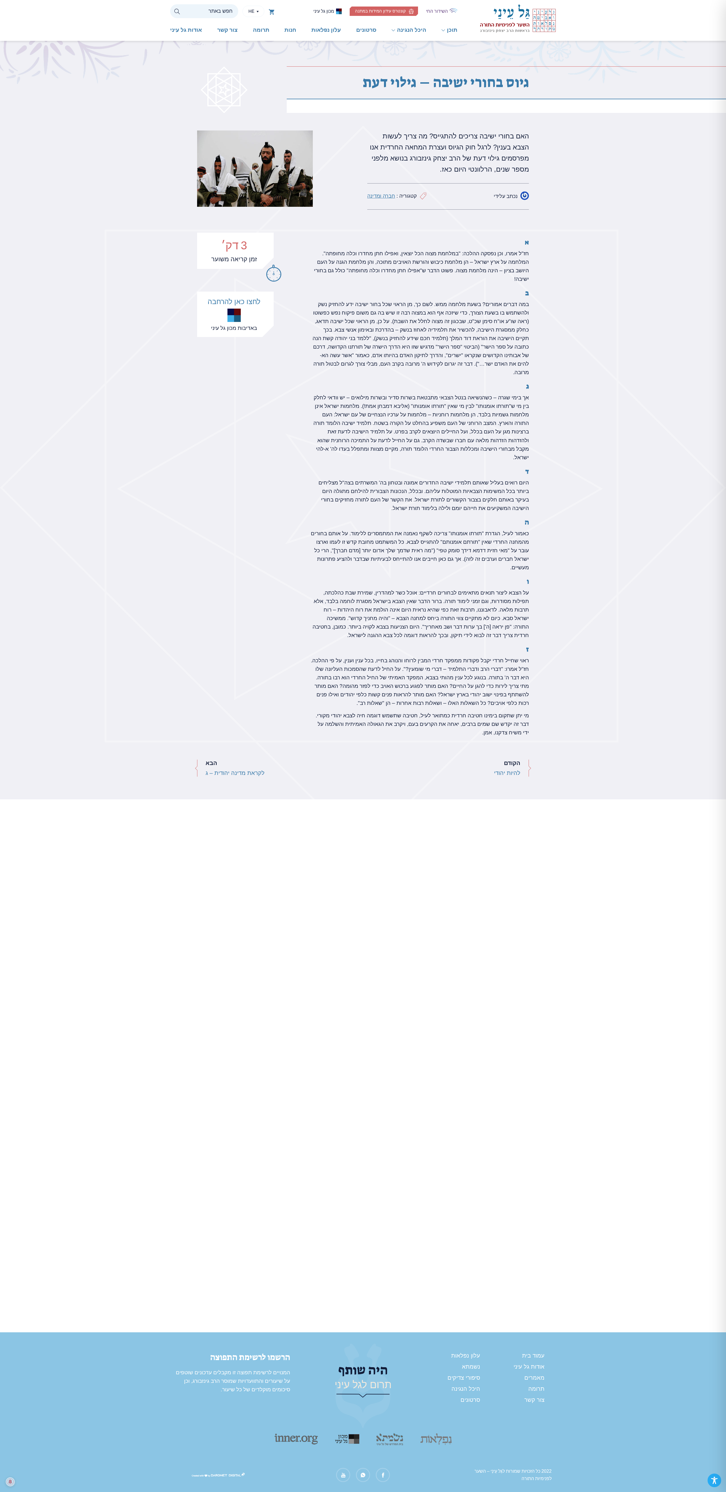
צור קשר (227, 30)
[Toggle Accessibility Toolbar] (714, 1480)
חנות (290, 30)
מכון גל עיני (323, 11)
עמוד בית (533, 1355)
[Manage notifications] (10, 1481)
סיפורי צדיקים (464, 1378)
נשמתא (471, 1367)
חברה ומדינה (381, 196)
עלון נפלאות (326, 30)
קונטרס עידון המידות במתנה (380, 11)
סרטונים (366, 30)
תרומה (261, 30)
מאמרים (534, 1378)
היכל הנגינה (411, 30)
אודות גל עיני (186, 30)
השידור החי (437, 11)
